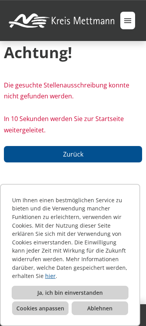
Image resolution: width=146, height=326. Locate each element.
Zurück (73, 154)
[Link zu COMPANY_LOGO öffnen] (62, 20)
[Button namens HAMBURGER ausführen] (127, 20)
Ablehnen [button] (100, 308)
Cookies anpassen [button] (40, 308)
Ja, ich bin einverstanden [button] (70, 292)
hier (50, 276)
